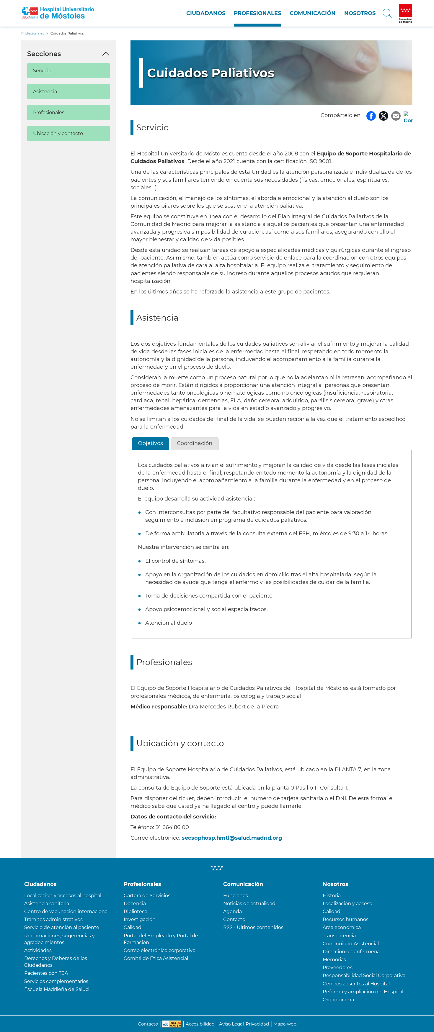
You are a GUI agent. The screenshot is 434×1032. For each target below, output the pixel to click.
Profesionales (257, 13)
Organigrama (338, 1000)
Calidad (132, 927)
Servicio (42, 70)
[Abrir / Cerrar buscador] (387, 13)
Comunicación (313, 13)
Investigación (140, 919)
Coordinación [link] (194, 443)
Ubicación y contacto (58, 133)
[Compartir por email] (396, 115)
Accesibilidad (200, 1024)
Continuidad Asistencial (351, 943)
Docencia (135, 903)
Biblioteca (135, 911)
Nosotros (360, 13)
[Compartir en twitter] (383, 115)
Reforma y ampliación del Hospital (363, 992)
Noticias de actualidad (249, 903)
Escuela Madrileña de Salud (56, 989)
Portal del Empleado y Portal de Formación (161, 939)
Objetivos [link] (150, 443)
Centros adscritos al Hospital (356, 984)
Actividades (38, 950)
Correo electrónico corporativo (159, 950)
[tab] (150, 443)
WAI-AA (171, 1024)
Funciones (235, 895)
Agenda (232, 911)
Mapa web (284, 1024)
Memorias (334, 959)
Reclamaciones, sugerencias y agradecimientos (59, 939)
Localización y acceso (347, 903)
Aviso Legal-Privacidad (244, 1024)
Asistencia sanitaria (46, 903)
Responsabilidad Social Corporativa (364, 975)
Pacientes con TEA (46, 973)
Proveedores (338, 967)
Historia (332, 895)
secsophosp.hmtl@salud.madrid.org (232, 838)
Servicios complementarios (56, 981)
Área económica (342, 927)
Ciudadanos (205, 13)
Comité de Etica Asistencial (156, 958)
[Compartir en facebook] (371, 115)
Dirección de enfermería (351, 951)
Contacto (234, 919)
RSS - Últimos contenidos (253, 927)
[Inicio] (58, 13)
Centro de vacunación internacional (66, 911)
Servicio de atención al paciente (61, 927)
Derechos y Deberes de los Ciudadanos (55, 962)
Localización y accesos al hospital (62, 895)
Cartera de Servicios (147, 895)
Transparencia (339, 936)
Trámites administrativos (53, 919)
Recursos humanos (345, 919)
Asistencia (45, 91)
